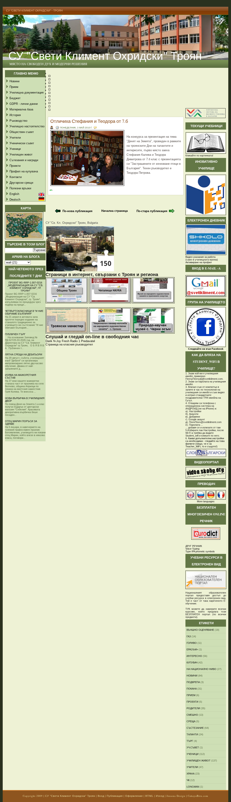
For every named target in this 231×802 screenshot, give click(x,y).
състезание (195, 728)
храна (190, 773)
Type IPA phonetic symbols (200, 551)
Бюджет (15, 98)
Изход (160, 795)
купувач (192, 662)
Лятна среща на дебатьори (23, 354)
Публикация (115, 795)
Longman (193, 786)
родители (193, 708)
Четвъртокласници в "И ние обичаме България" (24, 312)
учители (192, 767)
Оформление (134, 795)
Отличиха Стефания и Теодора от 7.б (89, 121)
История (15, 115)
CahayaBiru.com (198, 795)
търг (190, 741)
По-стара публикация (151, 211)
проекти (192, 701)
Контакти (15, 177)
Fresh (65, 341)
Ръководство (18, 120)
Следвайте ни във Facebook (205, 348)
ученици (193, 754)
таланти (192, 734)
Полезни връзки (20, 188)
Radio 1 (75, 341)
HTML (149, 795)
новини (192, 675)
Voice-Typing (192, 548)
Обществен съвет (21, 132)
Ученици (15, 149)
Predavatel (88, 341)
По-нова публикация (77, 211)
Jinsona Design (175, 795)
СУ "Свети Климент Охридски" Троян (105, 55)
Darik (49, 341)
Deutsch (14, 199)
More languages (206, 501)
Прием (13, 87)
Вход (101, 795)
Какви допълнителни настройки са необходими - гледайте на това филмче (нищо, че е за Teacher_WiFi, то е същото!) (204, 442)
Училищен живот (20, 154)
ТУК (187, 609)
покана (192, 688)
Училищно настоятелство (26, 126)
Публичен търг (15, 334)
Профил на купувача (23, 171)
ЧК (188, 780)
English (14, 194)
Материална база (21, 109)
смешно (192, 714)
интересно (194, 656)
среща (191, 721)
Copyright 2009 (33, 795)
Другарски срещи (21, 182)
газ (189, 636)
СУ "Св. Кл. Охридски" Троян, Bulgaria (72, 222)
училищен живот (198, 760)
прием (191, 695)
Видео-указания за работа (200, 257)
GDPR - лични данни (23, 103)
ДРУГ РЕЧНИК (193, 546)
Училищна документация (26, 92)
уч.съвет (193, 747)
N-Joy (57, 341)
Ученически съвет (21, 143)
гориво (192, 643)
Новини (14, 81)
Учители (15, 137)
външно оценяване (200, 629)
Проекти (15, 165)
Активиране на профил (198, 262)
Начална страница (114, 210)
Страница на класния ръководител (69, 344)
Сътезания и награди (23, 160)
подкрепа (193, 682)
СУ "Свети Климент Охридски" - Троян (34, 10)
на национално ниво (201, 669)
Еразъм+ (192, 649)
